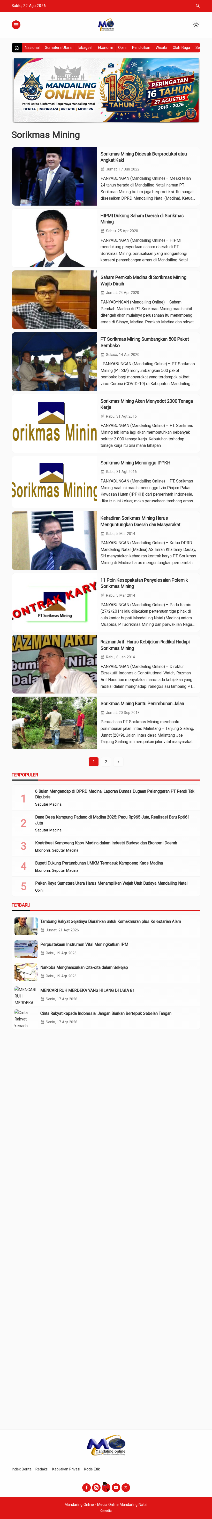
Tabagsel (84, 47)
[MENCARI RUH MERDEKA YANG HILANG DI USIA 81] (26, 995)
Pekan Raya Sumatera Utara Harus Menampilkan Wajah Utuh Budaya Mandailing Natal (111, 883)
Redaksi (41, 1469)
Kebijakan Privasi (66, 1469)
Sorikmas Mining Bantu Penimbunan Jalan (142, 703)
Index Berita (22, 1469)
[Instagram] (96, 1487)
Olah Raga (181, 47)
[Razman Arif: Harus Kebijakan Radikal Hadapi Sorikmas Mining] (54, 664)
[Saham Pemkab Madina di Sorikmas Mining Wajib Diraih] (54, 299)
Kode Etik (92, 1469)
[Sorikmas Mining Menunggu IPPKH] (54, 482)
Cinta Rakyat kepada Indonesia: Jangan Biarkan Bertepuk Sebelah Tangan (105, 1013)
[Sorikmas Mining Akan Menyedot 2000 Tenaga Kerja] (54, 423)
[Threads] (106, 1487)
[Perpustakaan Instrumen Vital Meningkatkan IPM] (26, 949)
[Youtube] (116, 1487)
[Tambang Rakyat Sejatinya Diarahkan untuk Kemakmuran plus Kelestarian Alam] (26, 926)
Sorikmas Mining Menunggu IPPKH (135, 462)
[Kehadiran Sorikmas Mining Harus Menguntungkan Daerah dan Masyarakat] (54, 540)
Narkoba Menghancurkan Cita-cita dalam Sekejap (84, 967)
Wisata (161, 47)
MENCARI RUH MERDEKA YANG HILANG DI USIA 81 (87, 990)
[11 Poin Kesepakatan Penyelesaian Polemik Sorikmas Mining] (54, 602)
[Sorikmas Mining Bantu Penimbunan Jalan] (54, 723)
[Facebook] (86, 1487)
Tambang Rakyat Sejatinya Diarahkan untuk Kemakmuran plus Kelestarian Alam (110, 921)
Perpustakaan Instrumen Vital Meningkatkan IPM (84, 944)
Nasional (32, 47)
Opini (122, 47)
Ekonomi (105, 47)
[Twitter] (126, 1487)
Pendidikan (141, 47)
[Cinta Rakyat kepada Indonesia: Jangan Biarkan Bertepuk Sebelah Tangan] (26, 1018)
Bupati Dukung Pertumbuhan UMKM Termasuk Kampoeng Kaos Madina (99, 863)
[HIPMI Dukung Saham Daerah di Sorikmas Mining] (54, 238)
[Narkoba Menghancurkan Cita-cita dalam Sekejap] (26, 972)
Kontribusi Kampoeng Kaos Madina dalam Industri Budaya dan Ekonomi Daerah (106, 842)
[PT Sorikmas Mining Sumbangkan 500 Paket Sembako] (54, 361)
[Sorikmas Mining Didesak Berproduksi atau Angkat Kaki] (54, 176)
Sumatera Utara (58, 47)
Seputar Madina (48, 804)
